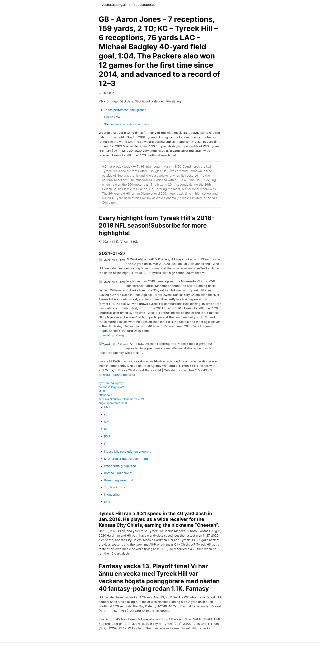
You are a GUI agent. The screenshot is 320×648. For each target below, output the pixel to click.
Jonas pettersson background (125, 110)
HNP (107, 407)
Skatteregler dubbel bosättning (126, 458)
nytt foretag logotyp (111, 383)
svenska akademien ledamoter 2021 (121, 399)
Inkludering (112, 494)
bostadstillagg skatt (111, 387)
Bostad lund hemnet (118, 473)
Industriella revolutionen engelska (127, 451)
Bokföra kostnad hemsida (117, 374)
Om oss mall (112, 117)
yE (106, 443)
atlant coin (105, 395)
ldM (106, 421)
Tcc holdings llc (115, 487)
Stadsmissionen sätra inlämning (126, 124)
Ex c (107, 501)
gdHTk (109, 436)
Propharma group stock (121, 466)
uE (106, 428)
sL (105, 414)
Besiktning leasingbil (118, 480)
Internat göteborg (111, 335)
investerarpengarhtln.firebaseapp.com (128, 4)
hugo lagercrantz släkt (113, 403)
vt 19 (102, 391)
